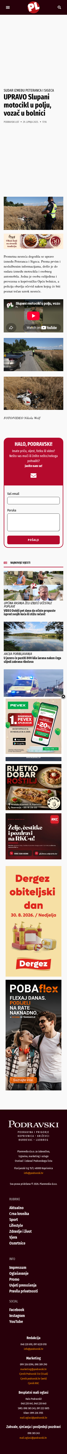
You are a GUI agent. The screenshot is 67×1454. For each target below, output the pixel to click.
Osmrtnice (17, 1243)
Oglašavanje (18, 1273)
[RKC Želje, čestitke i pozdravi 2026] (33, 858)
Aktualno (16, 1207)
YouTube (16, 1321)
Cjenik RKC (33, 1383)
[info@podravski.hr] (33, 475)
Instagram (17, 1315)
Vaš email (13, 494)
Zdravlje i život (20, 1231)
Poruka (11, 510)
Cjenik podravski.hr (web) (33, 1378)
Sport (13, 1219)
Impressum (17, 1267)
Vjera (13, 1237)
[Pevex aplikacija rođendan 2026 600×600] (33, 752)
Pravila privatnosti (23, 1291)
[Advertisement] (33, 51)
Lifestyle (16, 1225)
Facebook (16, 1309)
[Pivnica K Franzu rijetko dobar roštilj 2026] (33, 809)
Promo (14, 1279)
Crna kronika (19, 1213)
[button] (8, 7)
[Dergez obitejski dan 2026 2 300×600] (33, 975)
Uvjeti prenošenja (22, 1285)
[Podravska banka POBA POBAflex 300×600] (33, 1089)
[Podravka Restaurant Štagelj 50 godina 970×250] (33, 247)
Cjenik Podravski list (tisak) (33, 1373)
